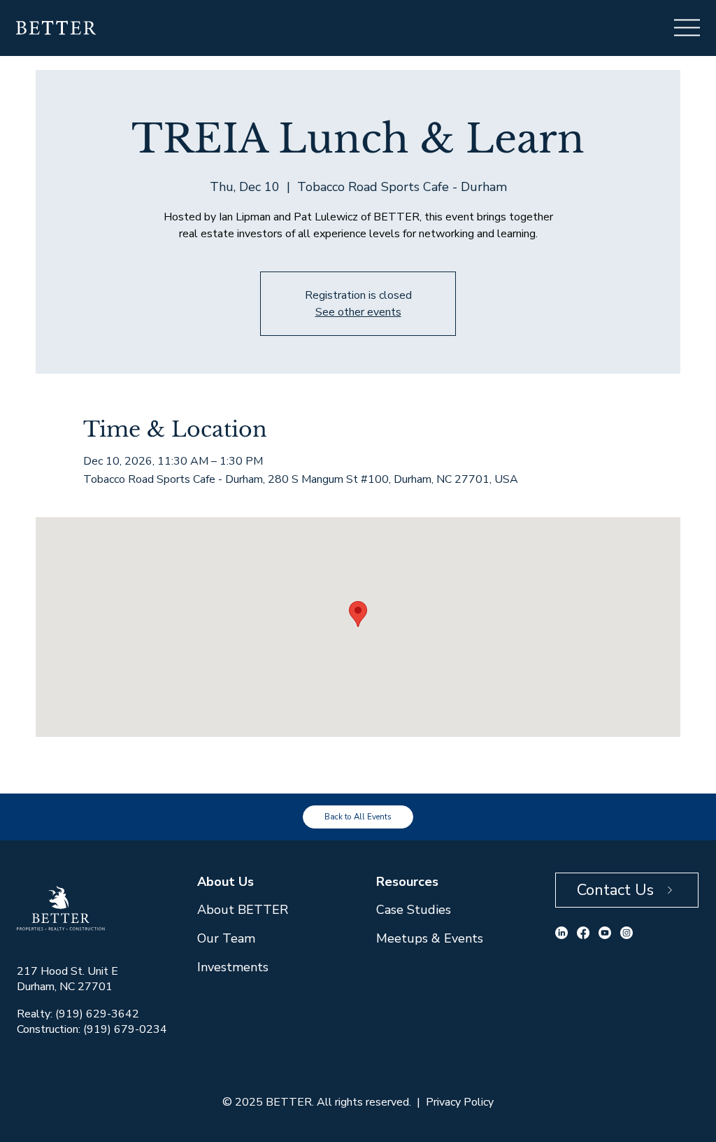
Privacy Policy (460, 1102)
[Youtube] (605, 932)
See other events (358, 312)
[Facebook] (583, 932)
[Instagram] (626, 932)
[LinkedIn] (561, 932)
